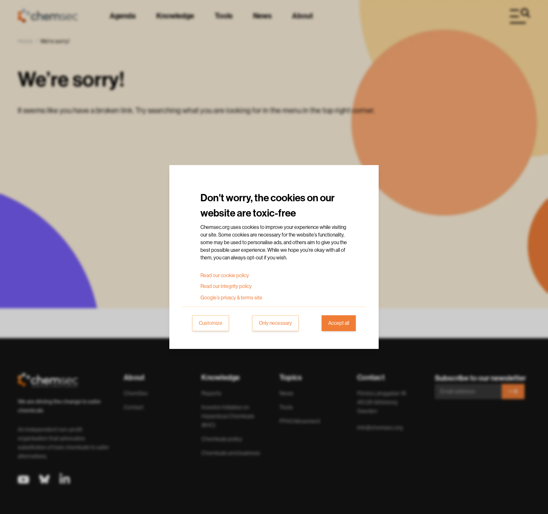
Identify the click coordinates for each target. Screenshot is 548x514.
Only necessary (275, 323)
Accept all (338, 323)
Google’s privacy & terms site (231, 297)
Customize (210, 323)
